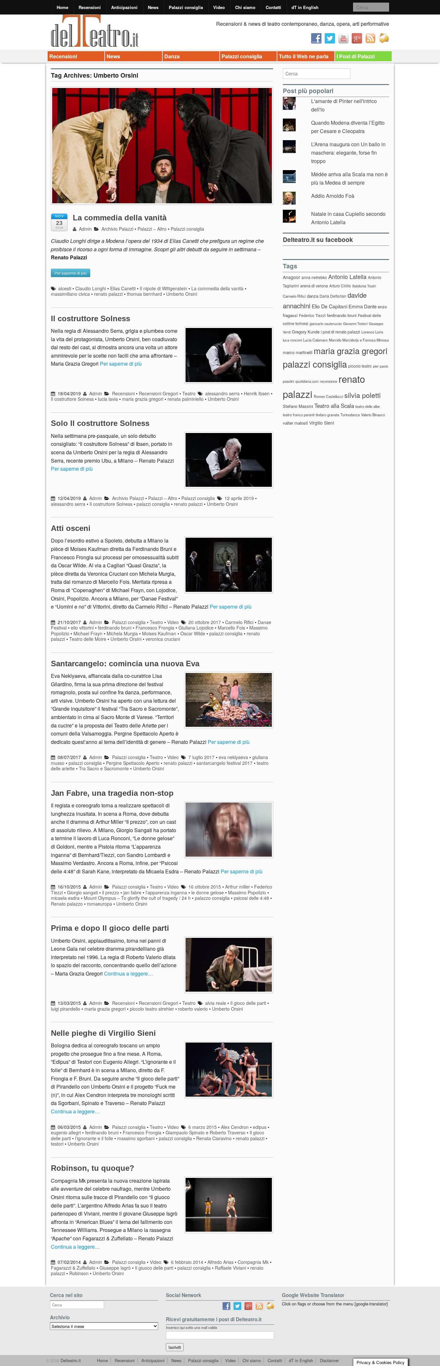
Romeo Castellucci (328, 396)
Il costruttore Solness (90, 318)
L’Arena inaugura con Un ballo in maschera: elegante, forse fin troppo (348, 152)
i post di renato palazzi (340, 332)
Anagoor (291, 277)
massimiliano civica (70, 294)
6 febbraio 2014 (187, 1262)
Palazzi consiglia (186, 7)
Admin (85, 229)
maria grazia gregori (142, 399)
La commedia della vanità (120, 217)
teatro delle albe (367, 406)
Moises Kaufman (159, 633)
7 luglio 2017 (201, 757)
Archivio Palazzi (117, 229)
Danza (172, 56)
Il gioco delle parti (248, 1003)
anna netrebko (314, 277)
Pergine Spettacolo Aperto (132, 763)
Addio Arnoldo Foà (332, 195)
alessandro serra (222, 393)
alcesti (64, 288)
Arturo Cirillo (340, 285)
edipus (259, 1127)
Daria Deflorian (333, 296)
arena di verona (314, 286)
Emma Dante (363, 306)
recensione (328, 381)
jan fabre (132, 892)
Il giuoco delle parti (154, 1268)
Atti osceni (71, 528)
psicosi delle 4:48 (251, 898)
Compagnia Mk (253, 1262)
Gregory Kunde (306, 332)
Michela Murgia (122, 633)
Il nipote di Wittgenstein (163, 288)
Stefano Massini (298, 406)
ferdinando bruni (114, 627)
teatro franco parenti (298, 414)
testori (57, 1143)
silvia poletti (362, 395)
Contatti (273, 7)
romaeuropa (99, 903)
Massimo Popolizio (247, 892)
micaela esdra (65, 898)
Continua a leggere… (128, 973)
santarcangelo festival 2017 (224, 763)
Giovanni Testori (355, 323)
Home (62, 7)
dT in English (305, 7)
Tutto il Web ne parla (304, 56)
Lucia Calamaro (315, 339)
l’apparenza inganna (166, 892)
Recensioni (90, 7)
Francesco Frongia (155, 627)
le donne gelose (207, 892)
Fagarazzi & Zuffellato (73, 1268)
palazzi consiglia (153, 504)
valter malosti (295, 423)
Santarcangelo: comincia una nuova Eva (125, 663)
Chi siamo (245, 7)
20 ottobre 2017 (204, 622)
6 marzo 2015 (202, 1127)
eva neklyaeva (233, 757)
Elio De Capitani (329, 306)
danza (312, 296)
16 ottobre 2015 (204, 886)
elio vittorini (82, 627)
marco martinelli (297, 352)
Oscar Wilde (192, 633)
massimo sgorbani (136, 1138)
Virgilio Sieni (321, 422)
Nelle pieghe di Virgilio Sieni (103, 1033)
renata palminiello (185, 399)
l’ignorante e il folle (94, 1138)
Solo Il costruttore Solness (100, 423)
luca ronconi (292, 339)
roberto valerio (193, 1008)
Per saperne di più (121, 363)
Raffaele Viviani (230, 1268)
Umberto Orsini (181, 294)
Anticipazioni (124, 7)
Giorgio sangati (82, 892)
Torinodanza (350, 414)
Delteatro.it (70, 1360)
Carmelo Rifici (239, 622)
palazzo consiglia (212, 898)
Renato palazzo (67, 903)
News (153, 7)
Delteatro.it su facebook (318, 239)
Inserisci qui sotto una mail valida (191, 1327)
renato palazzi (108, 294)
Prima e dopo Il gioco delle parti (110, 928)
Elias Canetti (123, 288)
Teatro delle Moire (87, 639)
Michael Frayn (87, 633)
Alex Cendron (235, 1127)
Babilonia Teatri (364, 286)
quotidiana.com (307, 381)
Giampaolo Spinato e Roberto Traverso (205, 1132)
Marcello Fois (231, 627)
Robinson (79, 1273)
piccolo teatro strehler (152, 1008)
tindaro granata (327, 414)
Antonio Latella (347, 277)
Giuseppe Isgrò (115, 1268)
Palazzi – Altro (152, 229)
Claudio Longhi (90, 288)
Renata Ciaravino (214, 1138)
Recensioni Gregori (158, 393)
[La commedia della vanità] (162, 148)
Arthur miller (237, 886)
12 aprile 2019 (239, 498)
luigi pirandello (65, 1008)
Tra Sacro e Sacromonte (104, 768)
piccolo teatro (360, 366)
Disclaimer (329, 1360)
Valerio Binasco (373, 414)
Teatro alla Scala (334, 405)
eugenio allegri (66, 1132)
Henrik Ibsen (257, 393)
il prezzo (110, 892)
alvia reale (215, 1003)
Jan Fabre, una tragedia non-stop (112, 793)
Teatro (189, 393)
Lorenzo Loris (372, 331)
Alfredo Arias (220, 1262)
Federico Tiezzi (312, 315)
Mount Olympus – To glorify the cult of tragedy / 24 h (137, 898)
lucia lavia (108, 399)
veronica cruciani (163, 639)
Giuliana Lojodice (196, 627)
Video (219, 7)
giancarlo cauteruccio (326, 323)
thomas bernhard (144, 294)
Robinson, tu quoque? (92, 1168)
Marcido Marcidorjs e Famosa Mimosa (359, 339)
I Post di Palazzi (356, 56)
